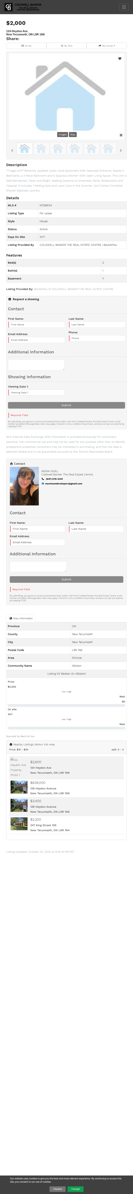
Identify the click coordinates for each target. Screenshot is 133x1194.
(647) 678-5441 (54, 479)
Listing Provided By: (19, 289)
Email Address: (18, 334)
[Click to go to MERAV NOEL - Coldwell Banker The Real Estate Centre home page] (25, 6)
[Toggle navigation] (124, 7)
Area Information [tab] (22, 618)
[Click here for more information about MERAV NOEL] (25, 486)
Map (72, 134)
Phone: (73, 332)
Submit (66, 405)
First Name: (16, 318)
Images (63, 134)
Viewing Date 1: (18, 386)
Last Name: (76, 318)
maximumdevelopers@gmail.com (63, 483)
